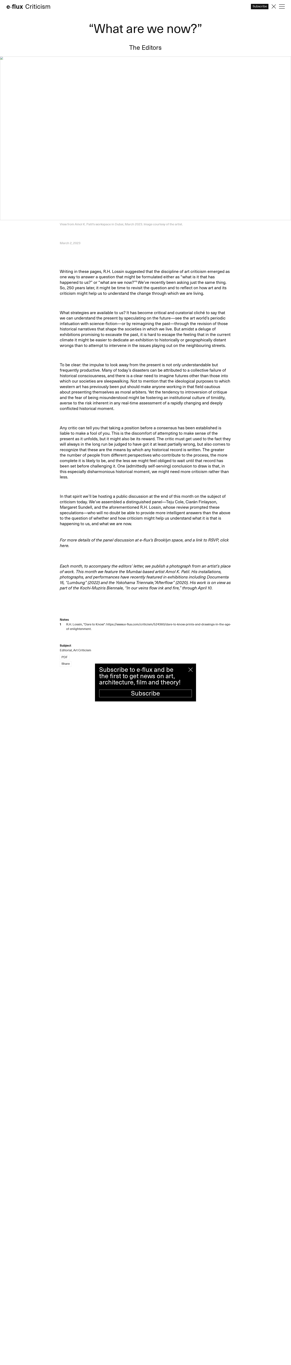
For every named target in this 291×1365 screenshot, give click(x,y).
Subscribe (145, 693)
